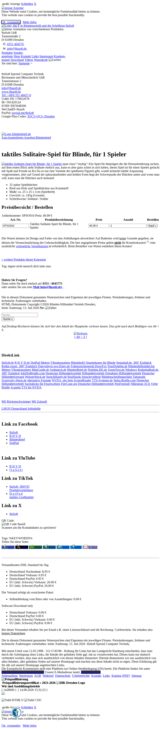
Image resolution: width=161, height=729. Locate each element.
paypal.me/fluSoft (23, 112)
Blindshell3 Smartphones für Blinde (93, 362)
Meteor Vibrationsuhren (55, 362)
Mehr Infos (30, 22)
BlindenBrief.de (77, 369)
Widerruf (48, 675)
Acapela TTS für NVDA (26, 387)
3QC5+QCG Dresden (41, 116)
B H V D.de (22, 362)
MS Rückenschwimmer (16, 401)
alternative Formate (39, 380)
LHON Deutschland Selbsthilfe (21, 408)
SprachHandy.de (56, 376)
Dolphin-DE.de (97, 369)
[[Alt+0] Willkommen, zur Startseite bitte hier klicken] (38, 25)
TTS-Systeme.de (102, 380)
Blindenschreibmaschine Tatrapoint (123, 376)
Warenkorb (41, 59)
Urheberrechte (81, 675)
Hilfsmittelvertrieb (93, 373)
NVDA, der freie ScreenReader (71, 380)
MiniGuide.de (40, 369)
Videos (29, 59)
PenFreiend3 (122, 384)
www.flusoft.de (11, 91)
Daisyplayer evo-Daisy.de (54, 366)
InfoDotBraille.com (33, 373)
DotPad (36, 362)
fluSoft (13, 432)
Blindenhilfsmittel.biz (141, 366)
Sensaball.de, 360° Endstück (134, 362)
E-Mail (93, 547)
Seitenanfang (10, 675)
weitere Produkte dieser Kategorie (24, 259)
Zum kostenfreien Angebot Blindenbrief (26, 137)
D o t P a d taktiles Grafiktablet (21, 495)
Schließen (27, 3)
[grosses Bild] (32, 164)
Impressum (46, 56)
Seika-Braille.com (124, 380)
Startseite (24, 63)
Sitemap (137, 675)
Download (17, 59)
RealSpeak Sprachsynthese (84, 376)
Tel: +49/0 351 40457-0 (16, 95)
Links (35, 56)
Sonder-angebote (12, 54)
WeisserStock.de (35, 376)
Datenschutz (62, 675)
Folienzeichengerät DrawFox (89, 366)
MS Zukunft (39, 401)
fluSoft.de (8, 362)
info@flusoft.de (16, 48)
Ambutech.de (58, 369)
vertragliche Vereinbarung (32, 246)
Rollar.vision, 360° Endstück (19, 366)
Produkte (7, 52)
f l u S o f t (16, 470)
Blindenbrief (17, 439)
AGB (37, 675)
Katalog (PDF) (121, 675)
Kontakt (26, 56)
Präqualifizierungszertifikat (29, 682)
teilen (11, 547)
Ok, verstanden (11, 22)
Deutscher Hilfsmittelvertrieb (63, 373)
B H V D (15, 436)
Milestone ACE (140, 384)
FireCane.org (69, 384)
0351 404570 (15, 44)
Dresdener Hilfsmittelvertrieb (123, 373)
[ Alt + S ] (80, 337)
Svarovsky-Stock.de (14, 380)
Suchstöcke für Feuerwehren (42, 384)
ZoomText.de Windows (122, 369)
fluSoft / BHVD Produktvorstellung (21, 488)
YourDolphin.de (117, 366)
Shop (17, 56)
